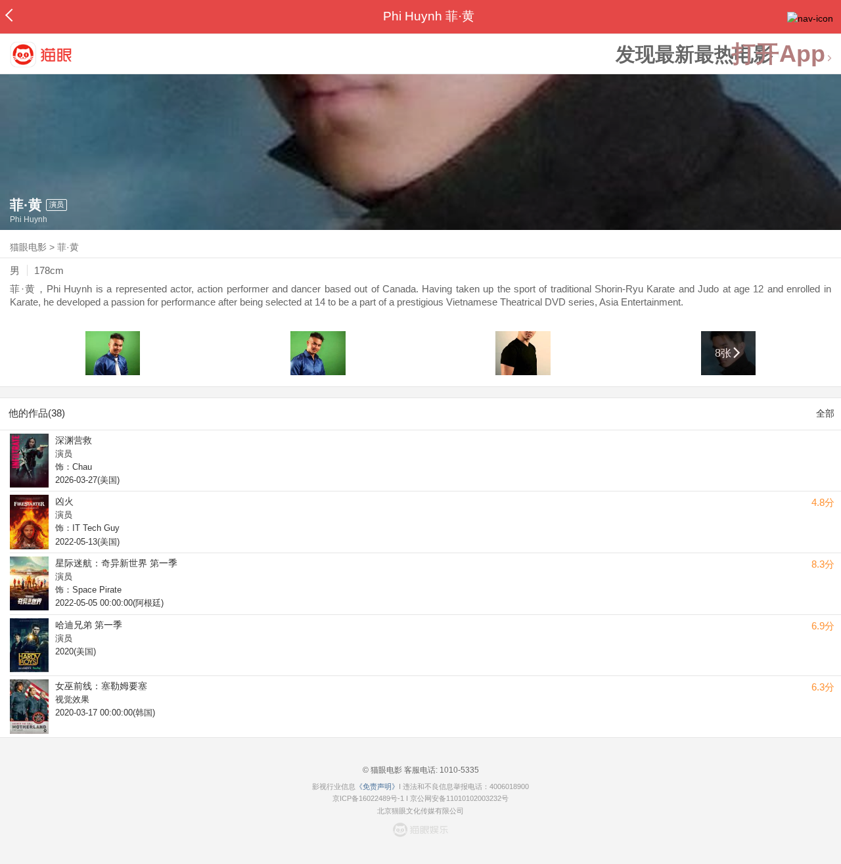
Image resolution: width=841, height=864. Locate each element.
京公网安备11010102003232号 (459, 798)
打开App (778, 54)
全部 (825, 413)
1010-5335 (458, 770)
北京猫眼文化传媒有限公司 (420, 811)
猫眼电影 (28, 247)
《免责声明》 (377, 786)
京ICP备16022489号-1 (368, 798)
